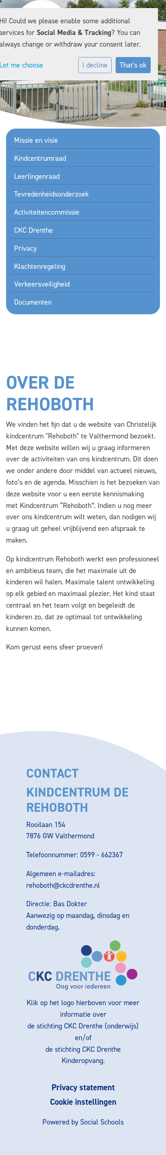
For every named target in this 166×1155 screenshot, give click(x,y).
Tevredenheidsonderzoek (51, 194)
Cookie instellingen (83, 1102)
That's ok (133, 65)
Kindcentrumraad (40, 158)
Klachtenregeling (39, 266)
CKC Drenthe (33, 230)
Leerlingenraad (37, 176)
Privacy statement (83, 1087)
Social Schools (102, 1122)
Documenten (33, 302)
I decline (95, 65)
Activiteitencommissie (46, 212)
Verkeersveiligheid (42, 284)
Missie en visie (36, 140)
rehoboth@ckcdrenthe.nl (63, 885)
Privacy (25, 248)
